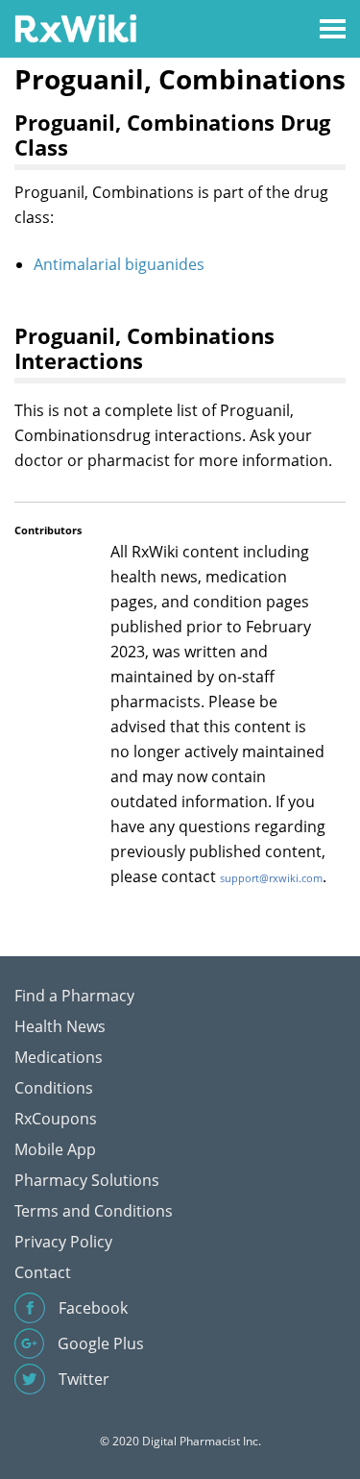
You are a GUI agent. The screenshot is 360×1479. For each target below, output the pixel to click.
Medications (58, 1057)
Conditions (53, 1087)
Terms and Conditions (93, 1210)
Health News (60, 1026)
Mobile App (55, 1149)
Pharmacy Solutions (86, 1180)
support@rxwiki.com (271, 878)
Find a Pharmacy (74, 995)
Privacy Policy (63, 1241)
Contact (42, 1272)
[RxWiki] (75, 27)
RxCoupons (55, 1118)
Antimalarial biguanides (119, 264)
